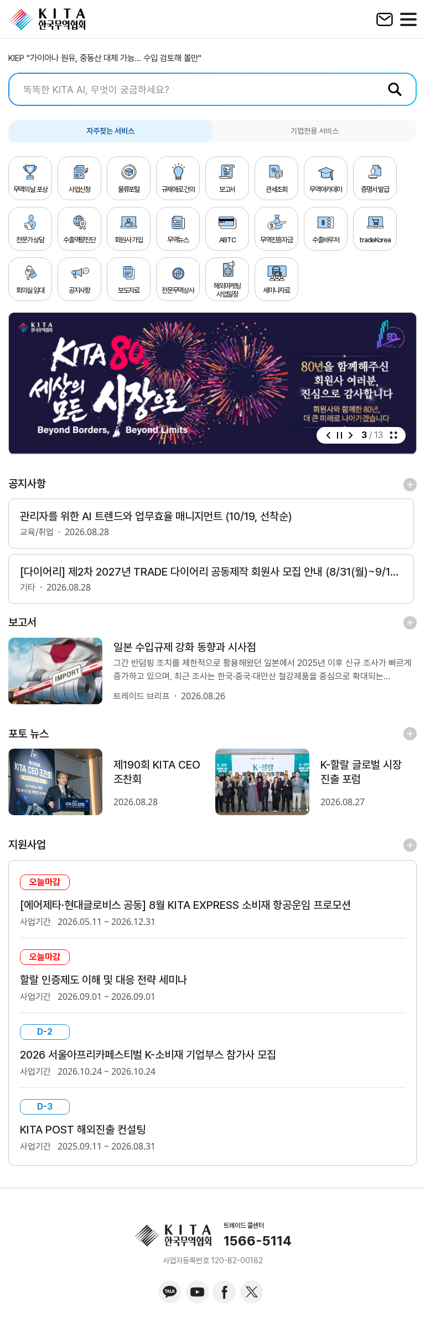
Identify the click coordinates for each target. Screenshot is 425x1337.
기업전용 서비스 (315, 130)
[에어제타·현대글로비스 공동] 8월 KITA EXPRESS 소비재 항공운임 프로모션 (185, 905)
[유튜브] (197, 1292)
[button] (328, 435)
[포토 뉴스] (410, 733)
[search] (212, 89)
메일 (384, 19)
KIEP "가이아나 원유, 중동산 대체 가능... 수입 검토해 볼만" (104, 58)
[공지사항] (410, 484)
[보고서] (410, 622)
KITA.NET (47, 19)
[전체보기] (393, 435)
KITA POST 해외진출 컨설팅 (83, 1129)
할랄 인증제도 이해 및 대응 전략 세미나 (103, 980)
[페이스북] (224, 1292)
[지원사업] (410, 844)
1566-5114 (258, 1241)
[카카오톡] (170, 1292)
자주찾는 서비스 (110, 130)
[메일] (384, 19)
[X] (251, 1292)
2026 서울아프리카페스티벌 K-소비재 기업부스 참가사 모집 (148, 1054)
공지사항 (27, 483)
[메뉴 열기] (408, 19)
